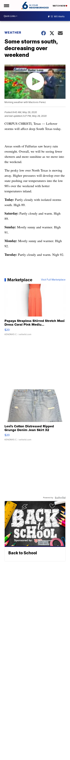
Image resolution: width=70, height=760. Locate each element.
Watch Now (59, 6)
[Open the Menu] (6, 5)
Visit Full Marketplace (53, 279)
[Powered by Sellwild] (60, 497)
